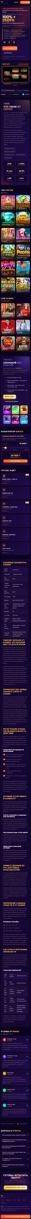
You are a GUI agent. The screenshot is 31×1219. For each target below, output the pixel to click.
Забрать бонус (9, 48)
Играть (25, 1214)
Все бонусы (8, 53)
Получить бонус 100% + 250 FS (15, 1187)
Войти (16, 2)
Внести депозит (15, 461)
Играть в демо (9, 396)
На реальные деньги (11, 401)
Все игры (4, 193)
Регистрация (25, 2)
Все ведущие (5, 301)
